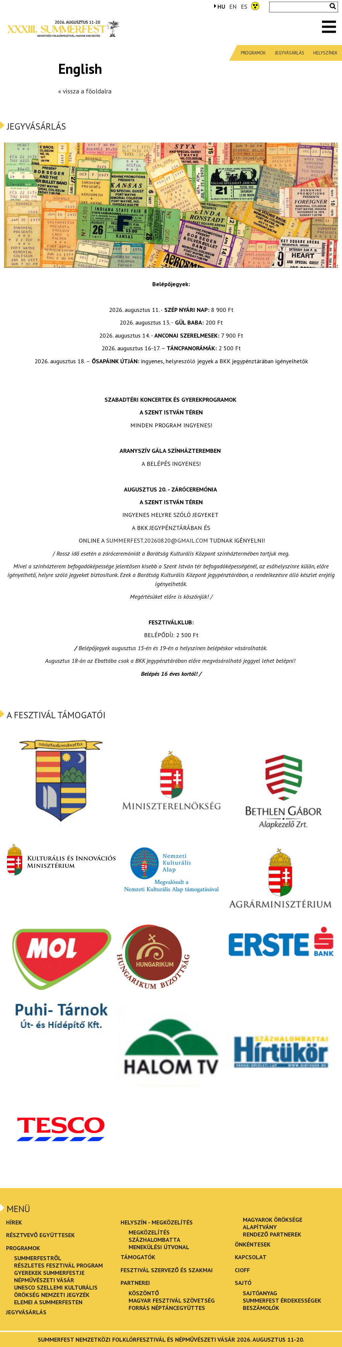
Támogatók (138, 1257)
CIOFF (242, 1270)
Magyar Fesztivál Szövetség (172, 1300)
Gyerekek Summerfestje (49, 1273)
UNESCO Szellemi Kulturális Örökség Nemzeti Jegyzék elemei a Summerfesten (56, 1295)
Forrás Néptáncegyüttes (167, 1308)
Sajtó (243, 1283)
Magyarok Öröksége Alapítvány (272, 1223)
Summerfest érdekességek (282, 1300)
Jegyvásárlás (289, 53)
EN (233, 6)
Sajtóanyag (260, 1293)
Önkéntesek (253, 1244)
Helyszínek (325, 53)
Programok (253, 53)
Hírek (14, 1222)
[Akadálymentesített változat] (255, 5)
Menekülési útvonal (159, 1247)
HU (221, 6)
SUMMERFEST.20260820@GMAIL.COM (157, 540)
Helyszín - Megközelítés (157, 1222)
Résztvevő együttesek (40, 1235)
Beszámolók (261, 1308)
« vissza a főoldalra (85, 91)
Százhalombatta (154, 1239)
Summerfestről (37, 1258)
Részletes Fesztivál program (58, 1265)
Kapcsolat (251, 1257)
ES (244, 6)
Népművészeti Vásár (44, 1280)
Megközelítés (149, 1232)
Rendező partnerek (272, 1234)
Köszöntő (144, 1293)
